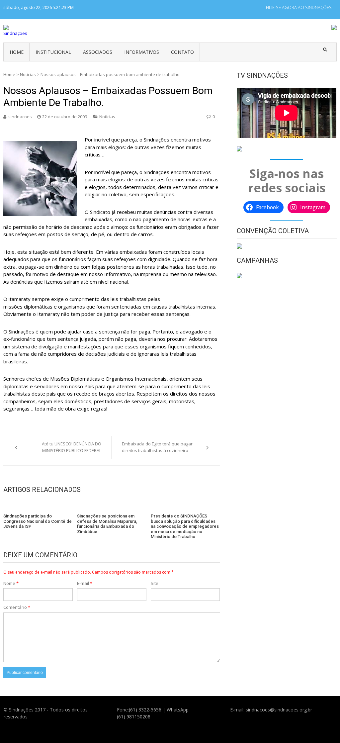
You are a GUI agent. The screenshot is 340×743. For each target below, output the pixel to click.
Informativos (141, 52)
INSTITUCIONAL (53, 52)
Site (154, 583)
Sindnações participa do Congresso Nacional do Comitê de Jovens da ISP (37, 521)
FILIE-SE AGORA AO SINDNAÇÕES (299, 7)
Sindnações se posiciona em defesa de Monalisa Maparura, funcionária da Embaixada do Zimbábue (107, 523)
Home (9, 74)
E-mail (84, 583)
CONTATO (182, 52)
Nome (11, 583)
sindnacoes (20, 117)
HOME (17, 52)
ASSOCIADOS (97, 52)
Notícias (28, 74)
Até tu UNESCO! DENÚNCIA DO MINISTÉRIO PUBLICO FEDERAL (71, 447)
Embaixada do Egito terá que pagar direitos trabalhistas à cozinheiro (157, 447)
